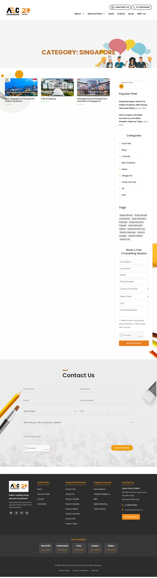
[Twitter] (11, 513)
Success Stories (43, 494)
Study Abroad (129, 182)
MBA (95, 499)
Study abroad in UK (136, 229)
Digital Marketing (100, 504)
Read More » (9, 104)
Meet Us (141, 14)
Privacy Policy (64, 570)
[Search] (121, 86)
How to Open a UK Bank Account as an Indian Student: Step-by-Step (130, 118)
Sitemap (94, 570)
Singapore (127, 175)
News (111, 14)
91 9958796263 (143, 7)
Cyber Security (100, 509)
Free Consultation (131, 517)
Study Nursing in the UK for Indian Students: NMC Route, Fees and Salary (133, 105)
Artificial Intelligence (102, 494)
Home (39, 489)
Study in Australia (127, 232)
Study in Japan (71, 523)
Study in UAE (70, 519)
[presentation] (36, 448)
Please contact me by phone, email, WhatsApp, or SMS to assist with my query (132, 323)
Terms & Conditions (80, 570)
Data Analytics (99, 489)
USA (124, 194)
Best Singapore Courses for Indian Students (20, 100)
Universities (41, 504)
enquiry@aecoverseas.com (133, 510)
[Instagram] (22, 513)
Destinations (95, 14)
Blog (131, 14)
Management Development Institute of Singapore (92, 100)
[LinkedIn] (27, 513)
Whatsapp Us (122, 7)
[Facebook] (16, 513)
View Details (45, 550)
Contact (40, 499)
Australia (126, 143)
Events (121, 14)
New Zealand (128, 162)
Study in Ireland (135, 236)
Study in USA (70, 489)
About (77, 14)
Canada (126, 156)
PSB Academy (48, 98)
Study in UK (125, 239)
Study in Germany (73, 514)
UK (123, 188)
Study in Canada (72, 499)
